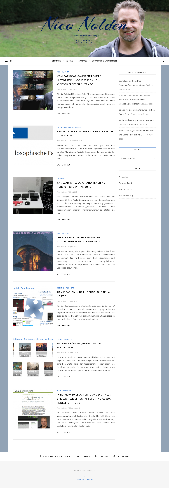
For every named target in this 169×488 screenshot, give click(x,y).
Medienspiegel (64, 390)
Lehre (78, 127)
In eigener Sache (65, 127)
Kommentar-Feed (127, 189)
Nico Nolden (84, 24)
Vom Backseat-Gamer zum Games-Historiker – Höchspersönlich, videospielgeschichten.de (79, 80)
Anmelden (123, 177)
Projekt (68, 339)
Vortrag (61, 179)
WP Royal (91, 470)
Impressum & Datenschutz (104, 61)
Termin (60, 288)
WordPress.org (126, 195)
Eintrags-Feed (125, 183)
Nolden (63, 89)
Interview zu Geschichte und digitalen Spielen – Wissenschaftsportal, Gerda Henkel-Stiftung (84, 399)
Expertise (83, 61)
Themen (70, 61)
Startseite (56, 61)
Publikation (63, 72)
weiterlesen (64, 113)
